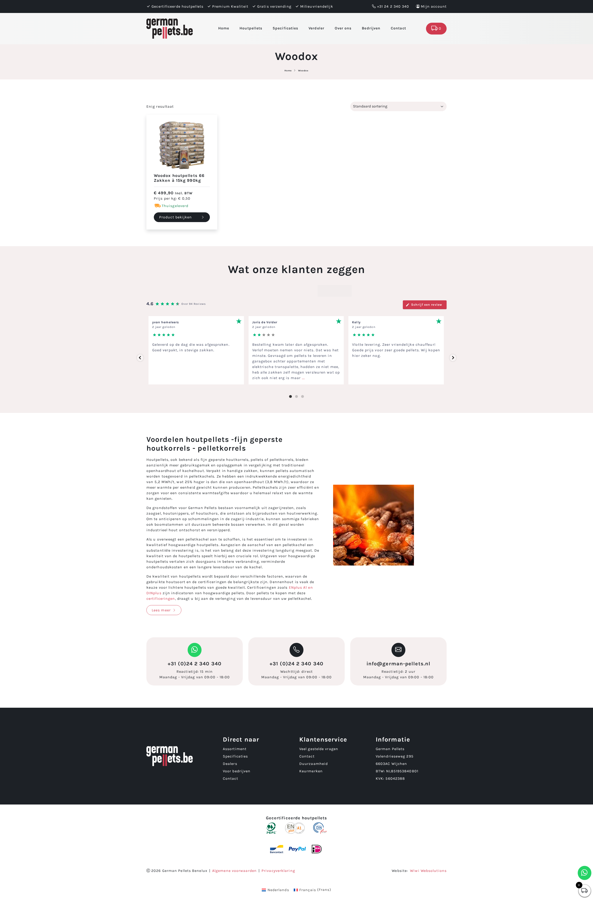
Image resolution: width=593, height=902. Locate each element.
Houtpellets (251, 28)
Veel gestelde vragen (318, 749)
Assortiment (234, 749)
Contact (398, 28)
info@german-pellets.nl (398, 663)
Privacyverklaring (278, 870)
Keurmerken (311, 771)
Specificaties (285, 28)
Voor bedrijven (236, 771)
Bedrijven (371, 28)
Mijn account (434, 6)
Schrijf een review (426, 305)
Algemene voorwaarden (234, 870)
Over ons (343, 28)
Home (223, 28)
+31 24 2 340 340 (393, 6)
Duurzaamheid (313, 763)
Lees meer (161, 610)
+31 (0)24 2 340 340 (194, 663)
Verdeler (316, 28)
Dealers (230, 763)
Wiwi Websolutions (428, 870)
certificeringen (160, 598)
